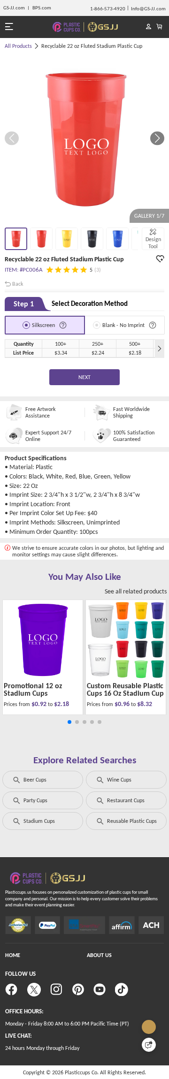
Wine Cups (119, 779)
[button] (157, 138)
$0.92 (39, 704)
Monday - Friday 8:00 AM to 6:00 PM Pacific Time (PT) (67, 1023)
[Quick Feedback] (149, 1045)
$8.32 (144, 704)
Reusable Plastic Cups (132, 821)
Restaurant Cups (126, 800)
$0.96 (123, 704)
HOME (12, 955)
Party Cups (35, 800)
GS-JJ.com (14, 8)
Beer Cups (34, 779)
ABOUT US (99, 955)
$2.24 (98, 353)
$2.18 (135, 353)
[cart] (159, 27)
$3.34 (60, 353)
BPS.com (41, 8)
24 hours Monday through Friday (42, 1048)
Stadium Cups (39, 821)
